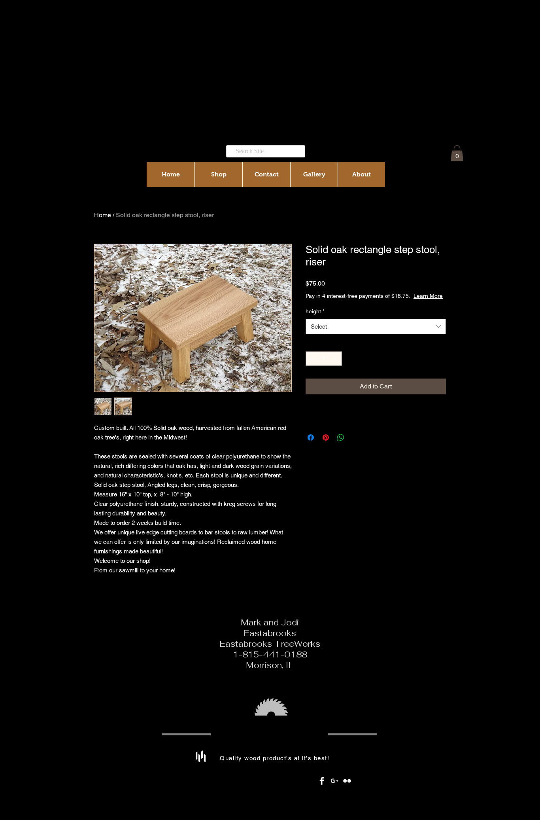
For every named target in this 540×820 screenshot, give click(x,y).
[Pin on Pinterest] (325, 437)
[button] (457, 153)
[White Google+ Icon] (334, 781)
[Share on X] (356, 437)
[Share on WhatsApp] (341, 437)
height (315, 311)
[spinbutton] (324, 358)
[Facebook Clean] (322, 781)
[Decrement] (312, 358)
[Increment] (336, 358)
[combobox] (376, 326)
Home (102, 215)
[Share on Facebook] (310, 437)
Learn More (428, 296)
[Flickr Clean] (347, 781)
